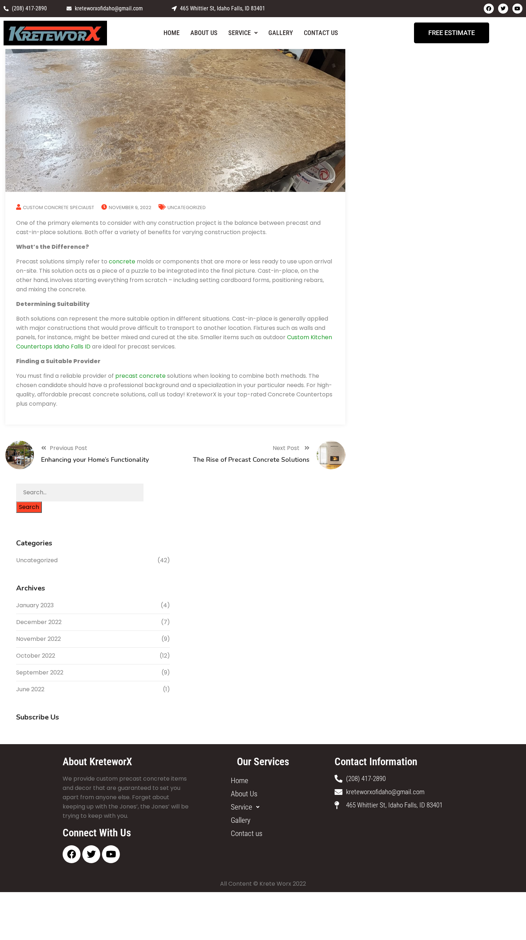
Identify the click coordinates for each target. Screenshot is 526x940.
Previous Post (68, 448)
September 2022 (39, 672)
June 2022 (30, 689)
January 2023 (35, 605)
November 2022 (38, 639)
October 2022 (35, 656)
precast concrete (140, 376)
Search (29, 507)
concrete (122, 261)
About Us (204, 32)
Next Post (287, 448)
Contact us (321, 32)
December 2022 (39, 622)
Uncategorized (186, 207)
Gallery (280, 32)
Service (239, 32)
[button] (243, 32)
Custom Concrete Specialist (58, 207)
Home (172, 32)
